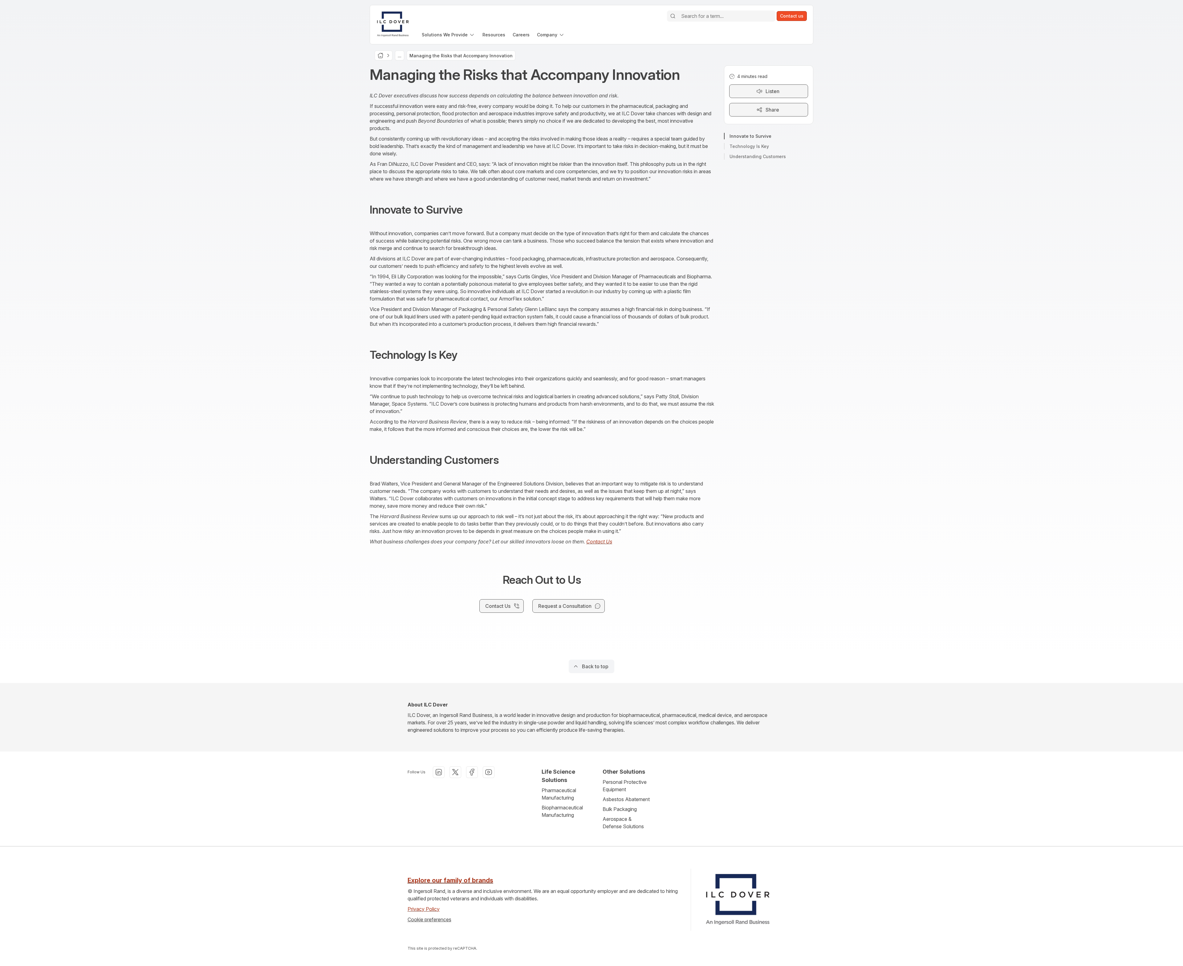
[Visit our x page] (455, 772)
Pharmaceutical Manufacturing (559, 794)
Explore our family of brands (450, 880)
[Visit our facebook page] (472, 772)
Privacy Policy (424, 909)
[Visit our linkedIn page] (439, 772)
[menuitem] (448, 34)
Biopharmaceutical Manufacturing (562, 811)
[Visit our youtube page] (488, 772)
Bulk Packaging (620, 809)
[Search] (672, 16)
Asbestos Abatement (626, 799)
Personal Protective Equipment (625, 785)
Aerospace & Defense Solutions (623, 822)
